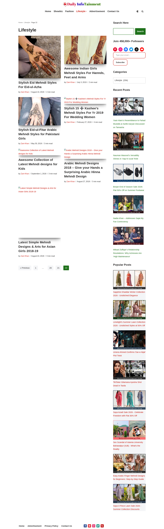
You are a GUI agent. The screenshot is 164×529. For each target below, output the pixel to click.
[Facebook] (126, 49)
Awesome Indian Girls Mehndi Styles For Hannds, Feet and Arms (84, 73)
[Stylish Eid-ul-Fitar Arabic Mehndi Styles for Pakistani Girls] (39, 111)
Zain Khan (25, 92)
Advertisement (97, 11)
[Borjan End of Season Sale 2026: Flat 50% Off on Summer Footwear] (128, 173)
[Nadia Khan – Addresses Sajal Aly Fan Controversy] (128, 204)
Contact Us (113, 11)
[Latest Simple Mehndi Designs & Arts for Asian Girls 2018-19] (39, 212)
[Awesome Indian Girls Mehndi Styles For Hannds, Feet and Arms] (85, 50)
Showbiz (58, 11)
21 (58, 268)
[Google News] (102, 525)
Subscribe (120, 62)
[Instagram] (120, 49)
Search (140, 31)
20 (50, 268)
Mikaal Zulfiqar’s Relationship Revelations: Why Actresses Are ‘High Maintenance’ (127, 253)
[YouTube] (142, 49)
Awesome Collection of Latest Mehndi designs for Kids (37, 164)
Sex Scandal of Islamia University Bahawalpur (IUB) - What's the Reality (128, 445)
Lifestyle (27, 22)
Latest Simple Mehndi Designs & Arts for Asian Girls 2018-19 (36, 247)
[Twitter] (131, 49)
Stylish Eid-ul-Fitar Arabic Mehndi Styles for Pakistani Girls (38, 134)
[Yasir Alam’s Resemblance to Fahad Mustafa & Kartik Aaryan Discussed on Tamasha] (128, 107)
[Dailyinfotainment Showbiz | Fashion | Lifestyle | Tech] (82, 4)
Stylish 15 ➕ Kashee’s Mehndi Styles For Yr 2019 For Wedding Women (83, 113)
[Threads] (137, 49)
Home (48, 11)
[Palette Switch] (138, 11)
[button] (86, 11)
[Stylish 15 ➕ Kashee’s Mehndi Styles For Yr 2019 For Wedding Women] (85, 100)
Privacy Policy (51, 526)
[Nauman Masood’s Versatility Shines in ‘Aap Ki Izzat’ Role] (128, 141)
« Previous (25, 268)
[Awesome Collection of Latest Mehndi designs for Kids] (39, 152)
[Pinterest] (115, 49)
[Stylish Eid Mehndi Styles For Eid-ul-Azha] (39, 57)
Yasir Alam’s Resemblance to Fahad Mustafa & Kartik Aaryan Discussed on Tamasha (129, 123)
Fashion (69, 11)
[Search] (142, 11)
